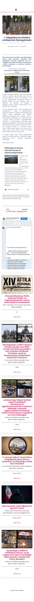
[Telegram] (15, 597)
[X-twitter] (19, 597)
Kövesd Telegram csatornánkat (17, 68)
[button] (12, 52)
